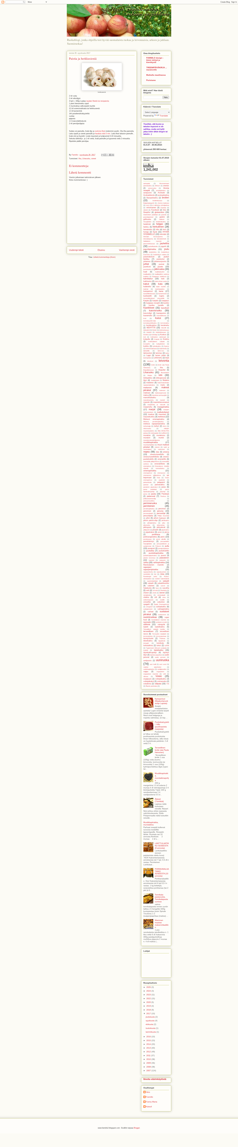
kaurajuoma (161, 313)
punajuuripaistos (163, 548)
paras (163, 487)
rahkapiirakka (159, 562)
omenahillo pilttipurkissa (151, 461)
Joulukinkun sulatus (160, 254)
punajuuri (151, 548)
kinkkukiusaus (164, 330)
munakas (147, 435)
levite (153, 365)
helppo (159, 224)
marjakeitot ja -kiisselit (156, 404)
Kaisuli (149, 1106)
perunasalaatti (148, 513)
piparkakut (150, 532)
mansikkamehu (148, 400)
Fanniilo (149, 1097)
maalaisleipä (155, 380)
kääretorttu (163, 348)
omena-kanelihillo (157, 454)
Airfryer (157, 185)
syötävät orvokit (161, 622)
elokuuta (150, 1024)
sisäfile (162, 600)
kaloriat (145, 289)
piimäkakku (165, 520)
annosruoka (152, 188)
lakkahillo (146, 351)
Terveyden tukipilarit (159, 634)
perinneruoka (150, 503)
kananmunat (162, 293)
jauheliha (164, 243)
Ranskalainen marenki (153, 565)
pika (163, 523)
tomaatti (146, 643)
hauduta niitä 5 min (102, 134)
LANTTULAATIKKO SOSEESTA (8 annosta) (162, 845)
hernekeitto (147, 230)
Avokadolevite (149, 195)
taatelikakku (160, 627)
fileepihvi (146, 212)
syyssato (147, 622)
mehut (156, 426)
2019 (148, 1006)
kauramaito (147, 316)
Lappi (148, 355)
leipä (167, 358)
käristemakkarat (151, 348)
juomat (161, 264)
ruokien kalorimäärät (162, 579)
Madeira (166, 380)
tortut (159, 645)
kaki (162, 279)
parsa (145, 494)
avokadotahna (163, 195)
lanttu (167, 353)
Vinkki (158, 676)
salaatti (151, 583)
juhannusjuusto (160, 261)
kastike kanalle (156, 305)
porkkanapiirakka (150, 537)
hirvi (164, 230)
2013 (148, 1048)
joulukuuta (150, 1017)
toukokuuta (151, 1028)
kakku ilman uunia (161, 281)
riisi (155, 574)
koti (144, 337)
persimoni (147, 511)
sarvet (163, 586)
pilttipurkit (146, 530)
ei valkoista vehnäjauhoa (160, 205)
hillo (157, 230)
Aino (148, 1092)
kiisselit (163, 328)
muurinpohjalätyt (148, 445)
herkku (146, 227)
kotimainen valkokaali (158, 337)
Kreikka (166, 339)
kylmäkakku (157, 346)
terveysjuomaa (161, 636)
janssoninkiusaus (149, 243)
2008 (148, 1067)
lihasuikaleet (165, 372)
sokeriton (161, 602)
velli (164, 674)
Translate (164, 116)
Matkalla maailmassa (156, 75)
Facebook (155, 210)
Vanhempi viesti (127, 250)
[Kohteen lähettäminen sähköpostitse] (102, 155)
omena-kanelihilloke (151, 457)
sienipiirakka (147, 595)
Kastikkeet (148, 307)
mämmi (157, 447)
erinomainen (151, 208)
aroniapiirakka (160, 190)
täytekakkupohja (149, 652)
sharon (146, 593)
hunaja (146, 232)
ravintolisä (146, 574)
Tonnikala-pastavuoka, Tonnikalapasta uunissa (161, 898)
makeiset (162, 390)
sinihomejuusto (148, 600)
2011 (148, 1055)
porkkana (156, 534)
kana (161, 291)
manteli (162, 400)
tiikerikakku (147, 641)
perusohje (161, 513)
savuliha (165, 588)
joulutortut (160, 259)
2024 (148, 991)
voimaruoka (161, 681)
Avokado (161, 193)
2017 (148, 1013)
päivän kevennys (149, 558)
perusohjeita (148, 516)
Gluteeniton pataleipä (150, 214)
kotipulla (146, 339)
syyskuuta (150, 1020)
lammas (159, 353)
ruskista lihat (100, 131)
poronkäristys (148, 541)
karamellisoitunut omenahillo (153, 298)
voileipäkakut (148, 681)
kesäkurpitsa (151, 325)
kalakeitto (147, 287)
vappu (145, 672)
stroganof (149, 607)
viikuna (145, 676)
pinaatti (155, 530)
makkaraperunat (160, 393)
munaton (146, 438)
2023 (148, 994)
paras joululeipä (150, 489)
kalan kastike (161, 286)
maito (162, 385)
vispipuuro (147, 679)
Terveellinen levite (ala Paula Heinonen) (162, 750)
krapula (156, 339)
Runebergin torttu (150, 576)
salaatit (166, 581)
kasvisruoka (155, 310)
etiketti (145, 210)
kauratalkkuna (161, 315)
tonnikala (160, 643)
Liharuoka (86, 159)
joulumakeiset (148, 257)
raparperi (147, 567)
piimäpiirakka (151, 523)
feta (164, 210)
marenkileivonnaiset (161, 402)
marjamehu (147, 407)
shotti (154, 593)
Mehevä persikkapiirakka (153, 421)
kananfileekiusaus (149, 293)
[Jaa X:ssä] (107, 155)
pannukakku (159, 485)
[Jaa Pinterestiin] (113, 155)
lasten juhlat (160, 355)
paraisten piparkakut (150, 487)
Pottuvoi (158, 546)
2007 (148, 1070)
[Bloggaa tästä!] (105, 155)
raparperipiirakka (150, 569)
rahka (145, 562)
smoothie (147, 602)
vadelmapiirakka (148, 669)
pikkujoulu (147, 527)
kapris (161, 296)
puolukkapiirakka (156, 553)
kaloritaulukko (159, 289)
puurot (163, 555)
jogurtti (163, 246)
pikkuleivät (161, 527)
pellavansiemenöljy (149, 498)
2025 (148, 987)
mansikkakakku (149, 398)
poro (163, 537)
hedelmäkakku (161, 222)
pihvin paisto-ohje (150, 520)
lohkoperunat (161, 378)
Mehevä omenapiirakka (153, 419)
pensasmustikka (148, 501)
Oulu (158, 477)
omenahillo (162, 459)
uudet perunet (160, 657)
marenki (146, 402)
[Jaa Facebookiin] (110, 155)
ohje (157, 452)
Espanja (163, 207)
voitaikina (147, 684)
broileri (165, 197)
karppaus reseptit (153, 303)
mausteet (162, 414)
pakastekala (147, 482)
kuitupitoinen (160, 344)
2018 (148, 1010)
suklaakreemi (147, 609)
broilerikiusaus (157, 200)
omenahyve (147, 466)
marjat (152, 409)
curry (147, 205)
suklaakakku (161, 607)
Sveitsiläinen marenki (158, 620)
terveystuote (148, 638)
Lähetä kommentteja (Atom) (104, 257)
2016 (148, 1036)
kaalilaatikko (147, 274)
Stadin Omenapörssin (161, 604)
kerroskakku (164, 323)
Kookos (163, 335)
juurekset (147, 267)
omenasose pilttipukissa (152, 475)
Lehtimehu (158, 358)
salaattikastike (163, 583)
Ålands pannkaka (151, 686)
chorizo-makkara (163, 203)
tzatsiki (145, 650)
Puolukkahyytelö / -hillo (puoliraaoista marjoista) (162, 725)
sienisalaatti (161, 595)
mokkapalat (154, 433)
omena (166, 452)
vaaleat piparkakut (152, 667)
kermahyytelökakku (150, 323)
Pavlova (163, 496)
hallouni (161, 219)
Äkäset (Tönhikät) (159, 800)
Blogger (137, 1128)
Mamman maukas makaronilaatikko (161, 923)
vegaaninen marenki (150, 674)
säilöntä (146, 624)
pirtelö (160, 532)
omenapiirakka (149, 470)
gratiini (162, 217)
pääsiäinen (164, 558)
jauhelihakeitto (153, 246)
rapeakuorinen (161, 572)
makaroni (147, 387)
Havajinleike (147, 222)
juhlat (146, 264)
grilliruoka (147, 219)
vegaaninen (160, 671)
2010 (148, 1059)
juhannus (147, 261)
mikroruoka (147, 428)
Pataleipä (165, 494)
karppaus (165, 301)
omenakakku (160, 468)
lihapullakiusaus (148, 370)
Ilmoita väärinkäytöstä (154, 1079)
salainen (151, 586)
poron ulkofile (161, 539)
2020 (148, 1002)
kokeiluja (154, 334)
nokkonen (161, 449)
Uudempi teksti (76, 250)
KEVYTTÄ (151, 327)
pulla (167, 546)
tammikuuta (151, 1032)
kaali (145, 272)
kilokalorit (146, 330)
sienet (93, 159)
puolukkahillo (164, 551)
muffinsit (164, 433)
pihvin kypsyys (160, 518)
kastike (166, 303)
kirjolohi (149, 332)
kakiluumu (147, 281)
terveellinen (148, 631)
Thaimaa (162, 638)
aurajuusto (147, 193)
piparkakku (165, 530)
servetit (155, 590)
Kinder (154, 330)
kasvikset (165, 308)
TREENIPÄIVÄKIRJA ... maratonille (156, 68)
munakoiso (160, 435)
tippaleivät (162, 641)
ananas (166, 186)
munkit (161, 438)
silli (155, 597)
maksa (146, 395)
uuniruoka (162, 660)
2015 (148, 1040)
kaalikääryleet (159, 272)
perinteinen (149, 506)
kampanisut (148, 291)
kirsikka (146, 334)
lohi (160, 375)
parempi (162, 491)
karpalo (155, 301)
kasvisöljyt (147, 313)
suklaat (150, 612)
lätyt (145, 380)
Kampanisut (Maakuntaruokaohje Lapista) (161, 701)
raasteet (151, 560)
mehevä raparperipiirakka (154, 424)
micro (164, 426)
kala (160, 284)
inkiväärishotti (161, 239)
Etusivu (101, 250)
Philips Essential (163, 516)
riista (162, 574)
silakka (146, 597)
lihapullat (161, 370)
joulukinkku (152, 252)
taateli (145, 627)
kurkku (146, 346)
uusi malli (153, 664)
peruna (160, 511)
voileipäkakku (160, 679)
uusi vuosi (162, 664)
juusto (160, 266)
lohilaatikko (147, 378)
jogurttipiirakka (149, 249)
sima (164, 597)
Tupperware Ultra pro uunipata (156, 648)
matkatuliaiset (163, 412)
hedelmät (147, 224)
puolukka (150, 551)
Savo (157, 588)
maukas (151, 414)
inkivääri (163, 234)
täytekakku (158, 650)
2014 (148, 1044)
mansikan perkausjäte (159, 395)
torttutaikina (148, 645)
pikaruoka (146, 525)
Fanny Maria (151, 1102)
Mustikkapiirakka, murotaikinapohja (162, 776)
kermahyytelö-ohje (149, 321)
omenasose (161, 473)
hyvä (155, 232)
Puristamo (151, 80)
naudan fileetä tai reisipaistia (97, 101)
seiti (147, 590)
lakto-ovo (161, 351)
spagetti (146, 604)
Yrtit (167, 684)
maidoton (150, 383)
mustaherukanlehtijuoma (151, 440)
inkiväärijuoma (148, 239)
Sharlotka (163, 590)
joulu (166, 249)
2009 (148, 1063)
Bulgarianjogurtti (148, 203)
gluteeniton (159, 212)
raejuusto (162, 560)
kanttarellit (147, 296)
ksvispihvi (146, 344)
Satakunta (147, 588)
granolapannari (148, 217)
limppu (150, 375)
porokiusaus (147, 539)
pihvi (148, 518)
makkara (146, 393)
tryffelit (167, 645)
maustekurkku (149, 417)
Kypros (166, 346)
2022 (148, 998)
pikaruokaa (160, 525)
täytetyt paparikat (156, 655)
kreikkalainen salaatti (156, 341)
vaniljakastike (161, 669)
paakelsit (162, 480)
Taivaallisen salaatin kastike (154, 629)
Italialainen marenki (152, 241)
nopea (146, 451)
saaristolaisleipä (152, 581)
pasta (153, 494)
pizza (167, 532)
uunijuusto (147, 661)
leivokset (150, 361)
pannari (145, 484)
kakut (146, 284)
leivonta (164, 360)
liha (80, 159)
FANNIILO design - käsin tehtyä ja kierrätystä (155, 60)
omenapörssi (147, 473)
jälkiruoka (159, 269)
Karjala (146, 301)
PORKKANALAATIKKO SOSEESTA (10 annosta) (162, 872)
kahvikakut (148, 278)
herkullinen (158, 226)
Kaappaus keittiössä (159, 276)
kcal (144, 318)
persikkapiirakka (148, 509)
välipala (158, 683)
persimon (162, 509)
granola (163, 214)
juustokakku (147, 269)
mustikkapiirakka (150, 442)
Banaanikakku (152, 198)
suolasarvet (162, 614)
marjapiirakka (163, 407)
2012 (148, 1052)
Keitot (158, 318)
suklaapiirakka (163, 609)
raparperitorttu (148, 572)
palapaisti (161, 482)
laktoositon (147, 353)
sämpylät (161, 624)
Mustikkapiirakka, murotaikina (150, 823)
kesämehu (165, 325)
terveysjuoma (147, 636)
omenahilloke (159, 464)
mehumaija (147, 426)
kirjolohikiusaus (161, 332)
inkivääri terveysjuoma (153, 236)
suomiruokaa (150, 617)
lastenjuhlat (147, 358)
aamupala (146, 183)
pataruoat (151, 496)
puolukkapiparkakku (150, 555)
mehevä (161, 417)
